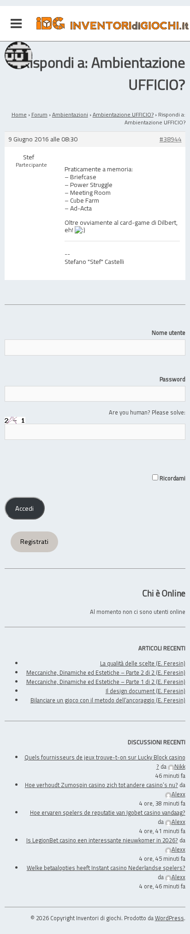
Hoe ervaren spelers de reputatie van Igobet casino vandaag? (107, 812)
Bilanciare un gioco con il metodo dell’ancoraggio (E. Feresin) (107, 700)
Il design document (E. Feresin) (145, 690)
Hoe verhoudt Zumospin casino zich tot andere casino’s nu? (101, 784)
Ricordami (171, 478)
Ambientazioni (70, 114)
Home (19, 114)
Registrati (34, 542)
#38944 (171, 139)
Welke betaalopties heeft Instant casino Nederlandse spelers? (106, 867)
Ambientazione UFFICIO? (123, 114)
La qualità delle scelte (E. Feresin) (142, 663)
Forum (39, 114)
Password (172, 379)
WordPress (169, 917)
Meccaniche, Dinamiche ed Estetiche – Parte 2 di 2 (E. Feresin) (105, 672)
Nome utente (168, 332)
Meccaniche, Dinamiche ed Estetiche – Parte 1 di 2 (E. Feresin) (105, 681)
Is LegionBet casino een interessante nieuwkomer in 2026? (102, 840)
